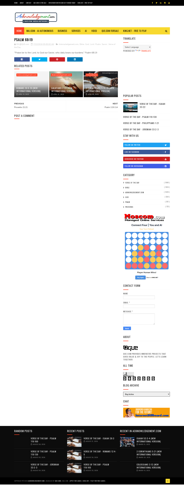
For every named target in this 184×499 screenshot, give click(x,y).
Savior (104, 44)
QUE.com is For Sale (39, 3)
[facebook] (152, 3)
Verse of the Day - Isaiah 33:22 (152, 105)
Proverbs (129, 207)
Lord (92, 44)
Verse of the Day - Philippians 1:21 (141, 123)
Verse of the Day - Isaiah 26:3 (99, 438)
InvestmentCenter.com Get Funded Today (61, 3)
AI (86, 31)
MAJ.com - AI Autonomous (39, 31)
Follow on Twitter (132, 145)
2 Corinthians (91, 75)
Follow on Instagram (134, 166)
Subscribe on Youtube (134, 159)
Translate (146, 50)
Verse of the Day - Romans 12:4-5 (100, 453)
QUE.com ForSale (110, 31)
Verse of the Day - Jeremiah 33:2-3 (141, 129)
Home (16, 3)
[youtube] (169, 3)
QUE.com (58, 481)
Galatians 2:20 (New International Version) (63, 89)
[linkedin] (160, 3)
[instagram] (165, 3)
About (22, 3)
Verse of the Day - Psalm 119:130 (140, 116)
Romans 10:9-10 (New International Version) (28, 89)
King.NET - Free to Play (85, 3)
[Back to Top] (168, 481)
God (87, 44)
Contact (28, 3)
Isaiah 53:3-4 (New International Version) (149, 440)
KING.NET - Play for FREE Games (94, 481)
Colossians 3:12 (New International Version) (149, 466)
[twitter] (156, 3)
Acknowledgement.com (68, 44)
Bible (82, 44)
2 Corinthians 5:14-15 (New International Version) (100, 89)
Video (94, 31)
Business (62, 31)
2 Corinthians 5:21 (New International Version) (149, 453)
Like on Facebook (132, 152)
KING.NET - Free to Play (135, 31)
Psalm (98, 44)
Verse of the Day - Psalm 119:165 (96, 466)
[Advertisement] (146, 73)
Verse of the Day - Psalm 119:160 (43, 440)
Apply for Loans (75, 481)
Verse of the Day (132, 183)
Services (76, 31)
